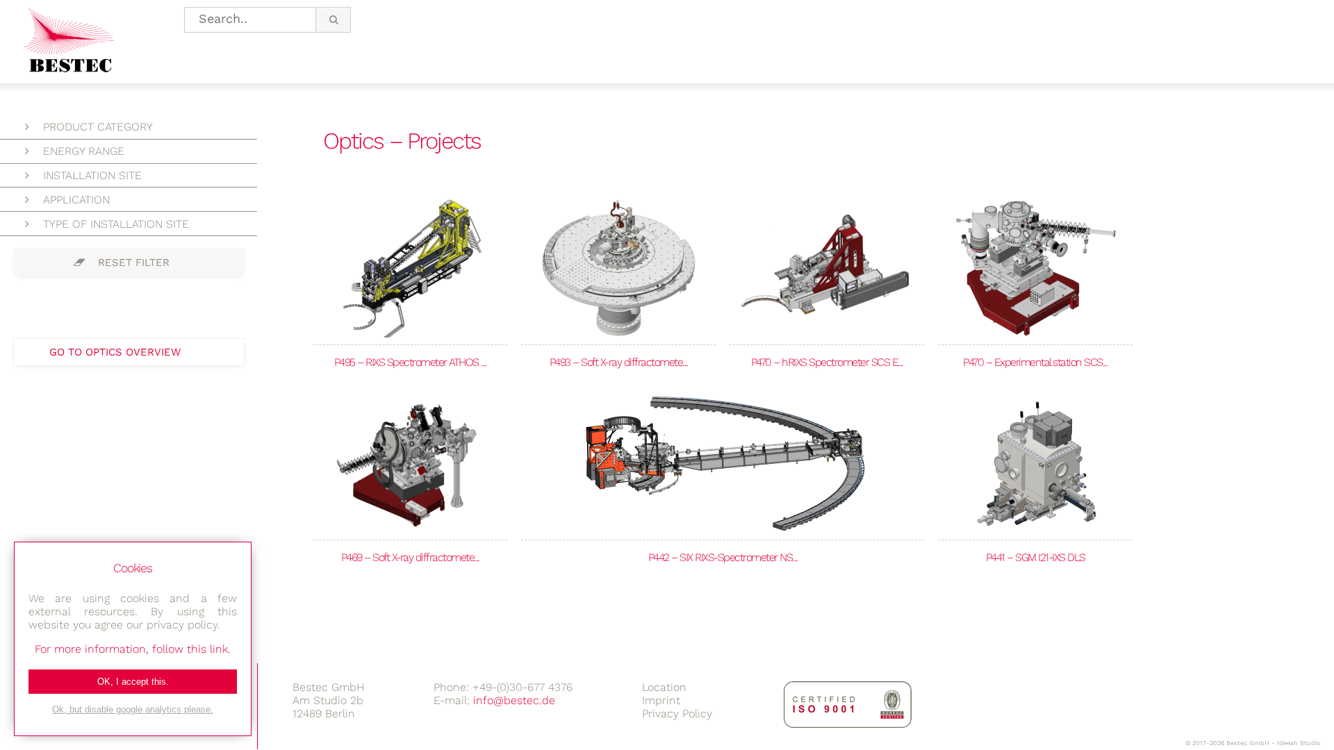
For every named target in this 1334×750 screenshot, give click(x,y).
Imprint (661, 700)
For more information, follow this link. (133, 649)
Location (664, 687)
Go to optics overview (115, 352)
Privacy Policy (677, 713)
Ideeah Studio (1298, 743)
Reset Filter (134, 262)
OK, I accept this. (133, 681)
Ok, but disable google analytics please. (132, 709)
